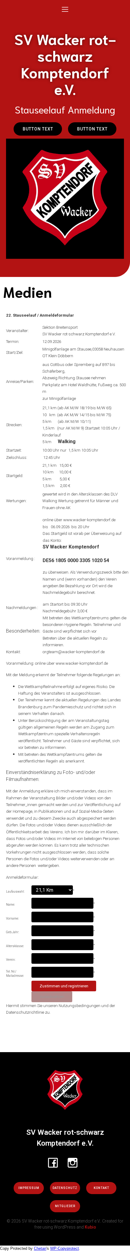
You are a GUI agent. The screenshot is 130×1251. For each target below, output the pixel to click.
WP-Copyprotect (64, 1248)
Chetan (40, 1248)
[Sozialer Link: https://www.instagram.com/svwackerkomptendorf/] (75, 1162)
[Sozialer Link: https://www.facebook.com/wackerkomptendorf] (55, 1162)
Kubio (90, 1227)
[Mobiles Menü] (65, 9)
